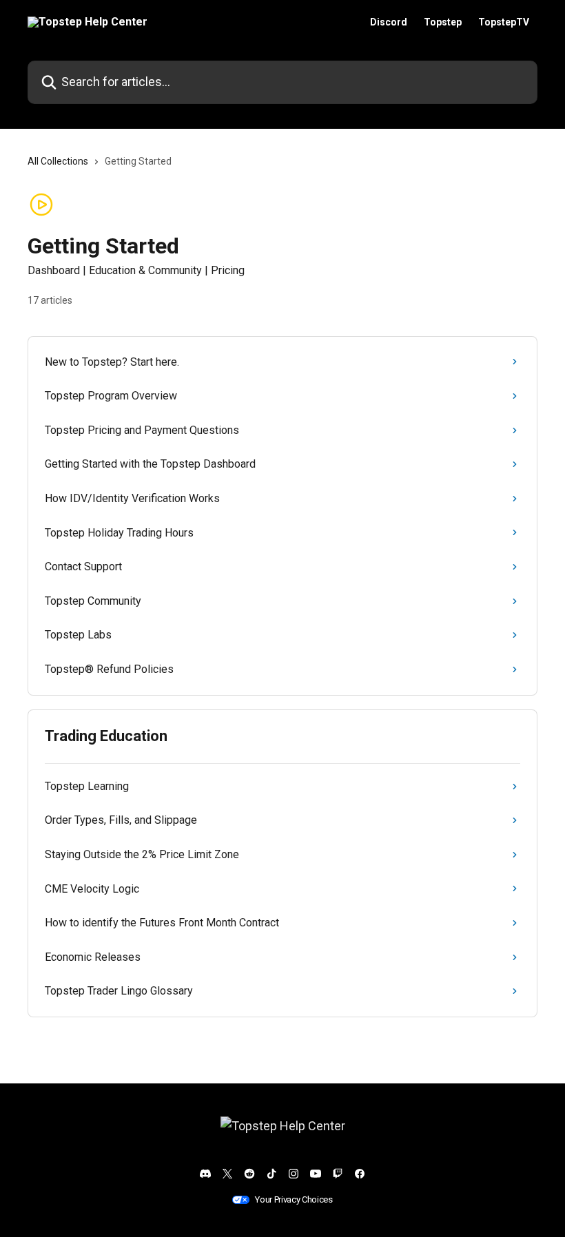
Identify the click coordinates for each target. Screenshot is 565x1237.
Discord (388, 22)
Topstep (443, 22)
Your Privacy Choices (294, 1199)
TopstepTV (503, 22)
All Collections (58, 161)
